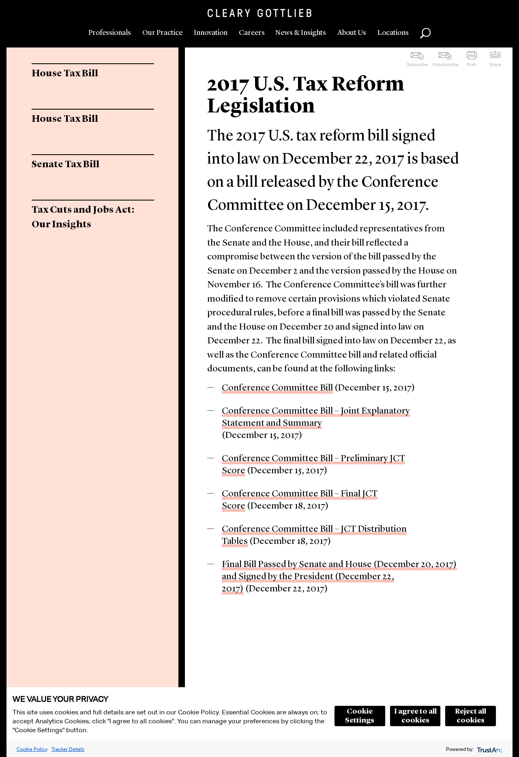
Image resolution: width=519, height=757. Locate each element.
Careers (252, 33)
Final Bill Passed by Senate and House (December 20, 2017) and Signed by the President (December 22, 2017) (339, 577)
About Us (351, 33)
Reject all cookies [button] (470, 716)
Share (495, 64)
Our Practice (162, 33)
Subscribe (417, 64)
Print (471, 64)
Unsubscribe (445, 64)
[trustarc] (489, 749)
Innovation (210, 33)
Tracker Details (67, 749)
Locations (393, 33)
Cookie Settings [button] (359, 716)
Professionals (109, 33)
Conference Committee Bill (277, 388)
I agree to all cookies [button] (415, 716)
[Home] (259, 13)
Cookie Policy (32, 749)
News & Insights (300, 33)
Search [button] (425, 33)
